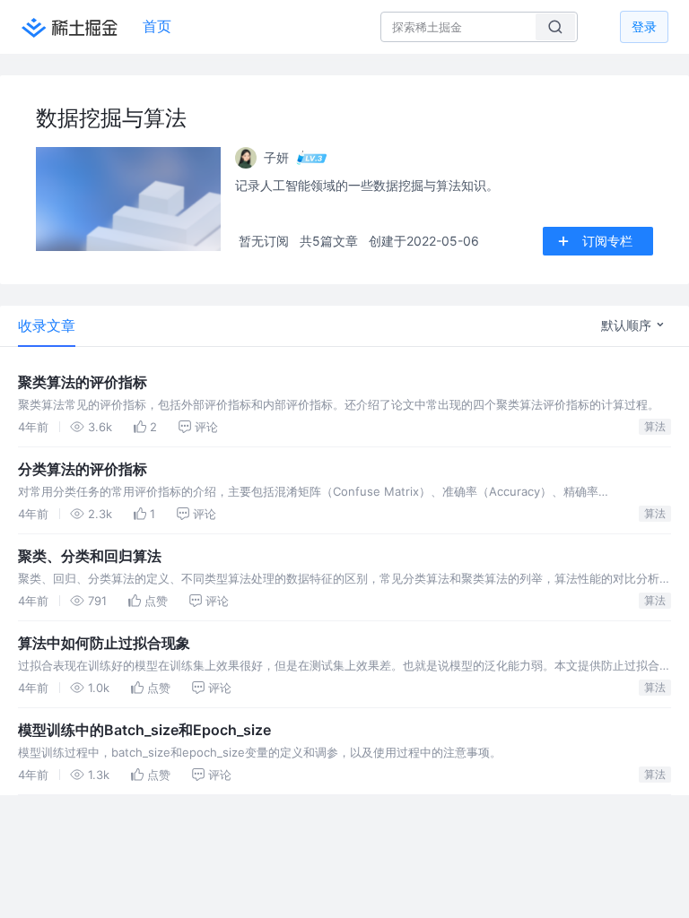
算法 (655, 426)
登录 (644, 26)
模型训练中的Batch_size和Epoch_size (144, 730)
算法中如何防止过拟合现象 (104, 643)
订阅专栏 (607, 240)
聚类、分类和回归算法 (89, 556)
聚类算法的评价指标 (82, 382)
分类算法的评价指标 (82, 469)
